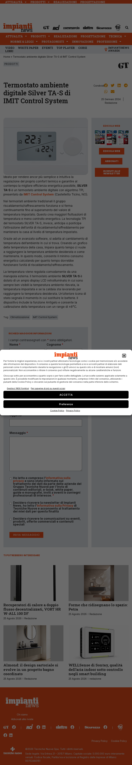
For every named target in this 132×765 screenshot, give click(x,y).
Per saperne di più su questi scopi (48, 388)
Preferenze (66, 404)
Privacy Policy (73, 410)
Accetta (66, 394)
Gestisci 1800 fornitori (18, 388)
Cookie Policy (57, 410)
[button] (124, 355)
